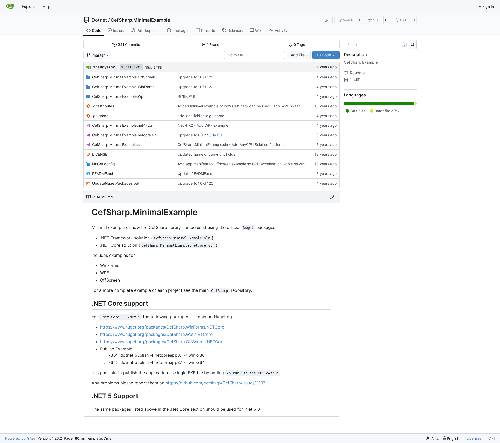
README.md (102, 173)
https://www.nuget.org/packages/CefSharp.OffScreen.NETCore (162, 341)
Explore (28, 6)
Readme (357, 72)
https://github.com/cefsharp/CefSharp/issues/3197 (215, 382)
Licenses (474, 438)
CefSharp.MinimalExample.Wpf (118, 96)
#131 (218, 135)
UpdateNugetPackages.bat (115, 183)
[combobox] (254, 55)
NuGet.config (103, 164)
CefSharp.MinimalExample (140, 20)
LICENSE (99, 154)
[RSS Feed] (327, 20)
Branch (214, 44)
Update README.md (195, 173)
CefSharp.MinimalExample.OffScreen (123, 77)
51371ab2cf (131, 67)
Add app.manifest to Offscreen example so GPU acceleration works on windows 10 (248, 164)
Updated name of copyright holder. (208, 154)
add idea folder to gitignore (201, 115)
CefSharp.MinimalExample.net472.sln (123, 125)
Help (47, 6)
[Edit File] (332, 197)
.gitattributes (103, 106)
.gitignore (100, 115)
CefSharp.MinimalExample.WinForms (123, 86)
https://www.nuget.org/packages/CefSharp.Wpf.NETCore (156, 334)
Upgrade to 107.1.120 (195, 77)
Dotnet (99, 20)
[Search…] (412, 44)
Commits (129, 44)
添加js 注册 (154, 67)
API (492, 438)
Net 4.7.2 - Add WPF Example (203, 125)
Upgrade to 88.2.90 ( (196, 135)
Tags (299, 44)
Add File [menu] (298, 55)
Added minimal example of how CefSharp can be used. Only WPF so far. (239, 106)
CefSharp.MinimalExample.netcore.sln (124, 135)
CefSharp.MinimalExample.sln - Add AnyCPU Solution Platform (231, 144)
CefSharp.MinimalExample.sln (117, 144)
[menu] (432, 438)
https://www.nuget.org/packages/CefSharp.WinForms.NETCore (162, 327)
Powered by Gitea (20, 438)
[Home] (10, 6)
